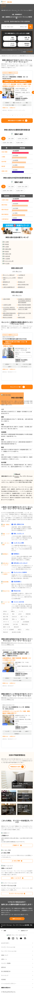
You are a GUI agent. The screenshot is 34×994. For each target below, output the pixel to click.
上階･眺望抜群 (26, 621)
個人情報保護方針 (5, 971)
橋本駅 (7, 251)
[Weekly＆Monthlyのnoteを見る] (25, 938)
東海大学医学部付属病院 (24, 305)
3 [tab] (13, 115)
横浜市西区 (4, 205)
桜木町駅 (4, 161)
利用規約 (3, 979)
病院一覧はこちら (17, 295)
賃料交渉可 (16, 627)
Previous (3, 229)
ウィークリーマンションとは (8, 951)
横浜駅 (7, 244)
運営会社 (3, 967)
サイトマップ (4, 975)
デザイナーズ (6, 621)
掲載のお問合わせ (5, 987)
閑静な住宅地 (25, 624)
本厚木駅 (7, 256)
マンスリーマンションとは (16, 893)
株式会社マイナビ (12, 372)
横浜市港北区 (5, 209)
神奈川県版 (9, 2)
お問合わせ (12, 107)
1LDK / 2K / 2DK (22, 138)
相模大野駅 (8, 249)
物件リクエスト (17, 918)
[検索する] (30, 26)
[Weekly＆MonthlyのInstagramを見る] (13, 938)
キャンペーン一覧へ (15, 387)
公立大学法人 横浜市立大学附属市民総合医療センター (9, 309)
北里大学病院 (6, 299)
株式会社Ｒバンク (12, 739)
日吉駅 (7, 263)
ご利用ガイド (15, 845)
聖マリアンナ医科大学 (8, 275)
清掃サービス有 (6, 627)
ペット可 (21, 611)
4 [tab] (15, 115)
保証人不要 (5, 616)
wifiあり (20, 614)
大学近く (28, 629)
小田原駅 (7, 258)
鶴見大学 (5, 284)
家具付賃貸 (5, 619)
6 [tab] (20, 115)
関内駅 (3, 166)
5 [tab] (17, 115)
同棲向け (13, 611)
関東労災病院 (21, 317)
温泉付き (23, 619)
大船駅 (7, 246)
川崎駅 (3, 157)
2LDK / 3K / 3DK (7, 143)
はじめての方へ (5, 943)
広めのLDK (14, 616)
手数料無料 (28, 614)
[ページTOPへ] (31, 991)
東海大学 (20, 278)
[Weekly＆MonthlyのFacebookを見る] (9, 938)
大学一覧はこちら (17, 271)
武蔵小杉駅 (4, 171)
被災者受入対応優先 (16, 632)
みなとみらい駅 (9, 261)
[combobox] (10, 26)
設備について (4, 955)
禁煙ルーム (14, 619)
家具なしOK (5, 614)
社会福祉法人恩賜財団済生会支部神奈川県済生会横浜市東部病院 (24, 300)
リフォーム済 (16, 621)
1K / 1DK (11, 138)
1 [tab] (8, 115)
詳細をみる (5, 107)
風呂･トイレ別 (24, 616)
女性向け (5, 611)
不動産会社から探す (15, 766)
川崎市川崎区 (5, 200)
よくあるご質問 (16, 861)
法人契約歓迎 (6, 624)
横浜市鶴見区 (5, 214)
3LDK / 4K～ (20, 143)
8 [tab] (25, 115)
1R (3, 138)
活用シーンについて (16, 878)
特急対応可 (5, 632)
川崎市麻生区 (5, 219)
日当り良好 (15, 624)
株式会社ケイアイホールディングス (16, 110)
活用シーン (4, 959)
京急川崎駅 (4, 152)
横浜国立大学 (21, 282)
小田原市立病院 (7, 305)
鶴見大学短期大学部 (23, 284)
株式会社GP (11, 686)
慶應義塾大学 (6, 282)
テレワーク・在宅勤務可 (8, 629)
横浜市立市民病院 (7, 317)
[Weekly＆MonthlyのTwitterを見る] (17, 938)
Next (31, 229)
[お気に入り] (12, 90)
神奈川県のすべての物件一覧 (16, 120)
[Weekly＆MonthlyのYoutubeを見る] (21, 938)
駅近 (13, 614)
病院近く (20, 629)
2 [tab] (10, 115)
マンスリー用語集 (5, 963)
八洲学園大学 (21, 275)
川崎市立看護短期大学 (9, 287)
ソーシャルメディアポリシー (8, 983)
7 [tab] (22, 115)
